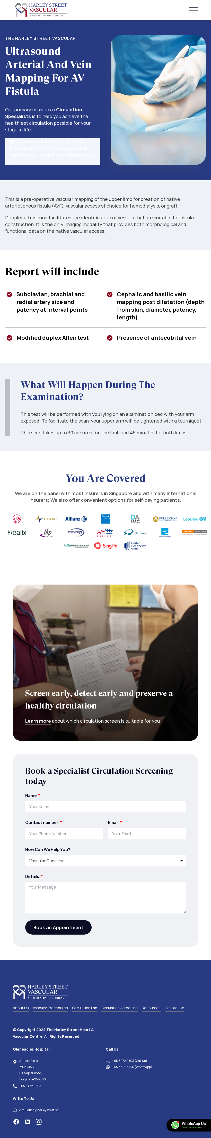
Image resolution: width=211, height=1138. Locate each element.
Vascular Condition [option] (47, 861)
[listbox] (105, 860)
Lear (30, 721)
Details (32, 876)
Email (113, 822)
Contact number (42, 822)
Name (31, 795)
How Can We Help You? (47, 849)
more (44, 721)
